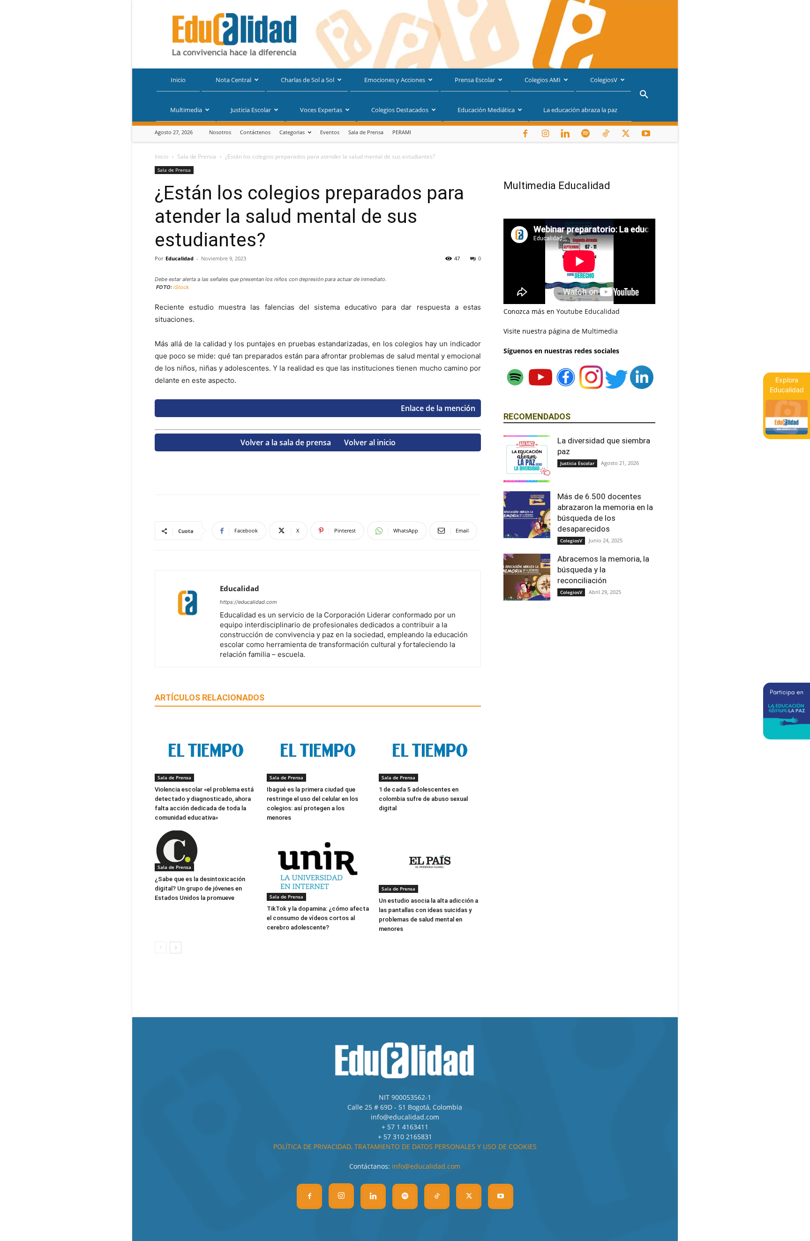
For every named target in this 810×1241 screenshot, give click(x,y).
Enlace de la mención (438, 408)
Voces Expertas (321, 110)
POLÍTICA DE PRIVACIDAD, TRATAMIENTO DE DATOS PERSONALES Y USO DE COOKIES (405, 1146)
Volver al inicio (370, 442)
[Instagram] (545, 134)
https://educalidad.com (248, 602)
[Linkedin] (565, 134)
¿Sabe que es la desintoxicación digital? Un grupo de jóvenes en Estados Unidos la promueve (200, 888)
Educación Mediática (486, 110)
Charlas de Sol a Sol (307, 80)
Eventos (329, 132)
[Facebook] (525, 134)
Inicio (178, 80)
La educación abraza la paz (580, 110)
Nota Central (233, 80)
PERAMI (401, 132)
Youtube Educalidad (588, 311)
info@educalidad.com (426, 1166)
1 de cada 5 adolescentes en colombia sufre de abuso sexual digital (423, 799)
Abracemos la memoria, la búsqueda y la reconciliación (603, 569)
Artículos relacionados (209, 697)
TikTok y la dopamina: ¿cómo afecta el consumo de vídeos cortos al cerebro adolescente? (318, 918)
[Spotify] (585, 134)
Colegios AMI (543, 80)
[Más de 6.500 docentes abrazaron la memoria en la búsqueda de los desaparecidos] (526, 514)
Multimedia (186, 110)
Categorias (292, 132)
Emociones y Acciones (394, 80)
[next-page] (175, 947)
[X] (625, 134)
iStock (181, 287)
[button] (644, 95)
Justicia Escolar (251, 110)
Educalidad (179, 258)
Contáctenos (255, 132)
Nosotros (220, 132)
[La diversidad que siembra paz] (526, 458)
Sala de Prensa (365, 132)
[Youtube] (646, 134)
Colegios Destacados (399, 110)
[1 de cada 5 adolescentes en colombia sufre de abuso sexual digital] (430, 750)
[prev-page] (160, 947)
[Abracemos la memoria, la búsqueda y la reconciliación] (526, 577)
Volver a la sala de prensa (285, 442)
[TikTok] (605, 134)
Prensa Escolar (475, 80)
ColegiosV (603, 80)
